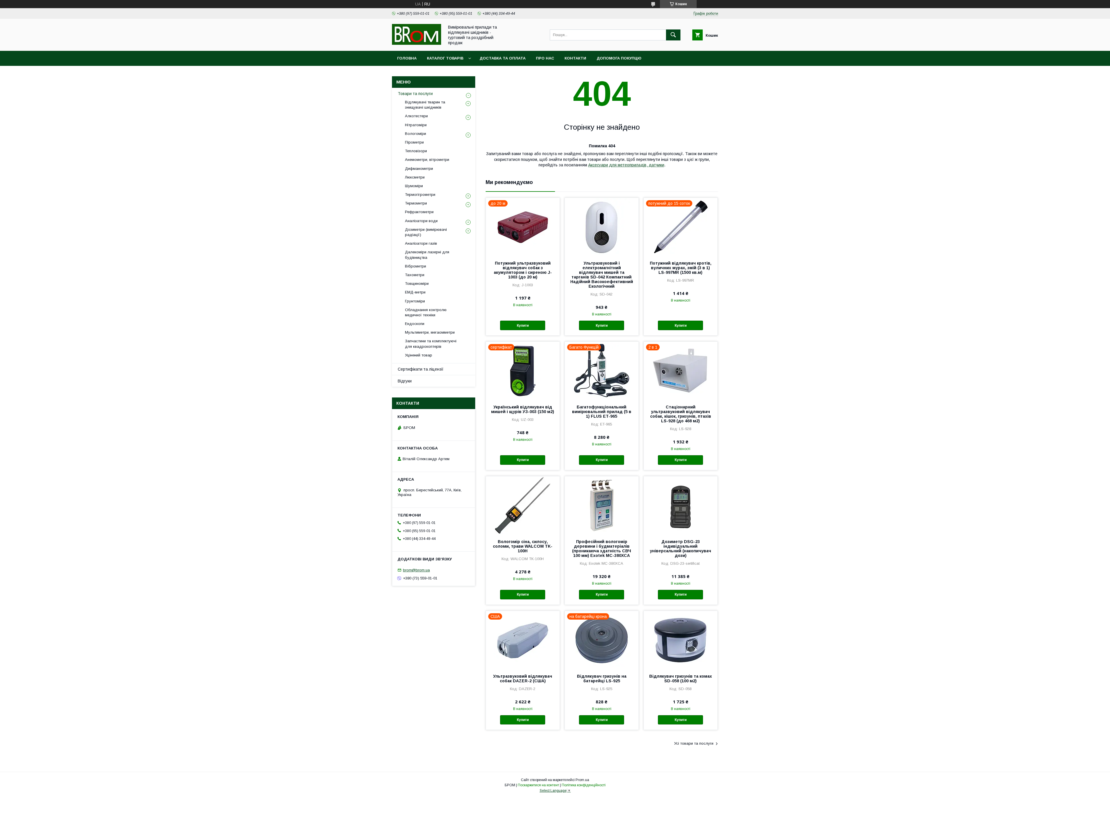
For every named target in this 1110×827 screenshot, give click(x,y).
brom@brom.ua (416, 570)
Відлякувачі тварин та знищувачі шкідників (425, 104)
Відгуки (405, 381)
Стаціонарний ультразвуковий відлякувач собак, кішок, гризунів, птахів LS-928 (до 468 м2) (680, 414)
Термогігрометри (420, 194)
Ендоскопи (414, 323)
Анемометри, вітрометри (427, 159)
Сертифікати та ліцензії (420, 369)
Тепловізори (416, 151)
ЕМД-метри (415, 292)
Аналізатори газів (421, 243)
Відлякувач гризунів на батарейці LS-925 (601, 678)
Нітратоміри (416, 125)
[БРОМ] (416, 43)
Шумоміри (414, 186)
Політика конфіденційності (584, 785)
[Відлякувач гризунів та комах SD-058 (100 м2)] (680, 640)
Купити (523, 326)
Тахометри (414, 275)
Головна (407, 58)
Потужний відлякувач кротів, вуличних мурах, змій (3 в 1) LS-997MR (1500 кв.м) (680, 268)
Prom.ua (582, 780)
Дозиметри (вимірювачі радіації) (426, 232)
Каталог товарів (445, 58)
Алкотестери (416, 116)
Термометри (416, 203)
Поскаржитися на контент (538, 785)
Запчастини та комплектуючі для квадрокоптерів (430, 343)
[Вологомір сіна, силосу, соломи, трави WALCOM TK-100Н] (523, 505)
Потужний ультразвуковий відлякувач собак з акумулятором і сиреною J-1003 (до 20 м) (523, 270)
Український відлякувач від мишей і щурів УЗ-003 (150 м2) (522, 409)
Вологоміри (415, 133)
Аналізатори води (421, 221)
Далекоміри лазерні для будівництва (427, 254)
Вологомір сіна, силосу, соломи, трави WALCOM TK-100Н (522, 546)
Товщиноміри (417, 283)
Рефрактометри (419, 212)
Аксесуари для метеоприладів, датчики (626, 165)
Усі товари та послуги (693, 743)
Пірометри (414, 142)
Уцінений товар (418, 355)
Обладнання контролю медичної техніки (426, 312)
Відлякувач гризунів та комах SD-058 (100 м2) (680, 678)
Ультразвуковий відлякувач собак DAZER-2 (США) (522, 678)
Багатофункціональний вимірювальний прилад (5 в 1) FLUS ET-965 (601, 412)
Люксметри (415, 177)
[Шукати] (673, 34)
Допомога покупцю (619, 58)
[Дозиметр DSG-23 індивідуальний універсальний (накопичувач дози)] (680, 505)
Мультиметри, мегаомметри (430, 332)
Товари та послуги (415, 93)
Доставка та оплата (503, 58)
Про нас (545, 58)
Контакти (575, 58)
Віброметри (415, 266)
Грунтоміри (415, 301)
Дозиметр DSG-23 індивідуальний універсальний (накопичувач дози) (680, 548)
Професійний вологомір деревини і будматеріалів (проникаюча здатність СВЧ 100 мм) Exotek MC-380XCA (601, 548)
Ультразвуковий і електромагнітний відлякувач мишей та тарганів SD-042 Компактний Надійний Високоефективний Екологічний (601, 275)
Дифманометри (419, 168)
